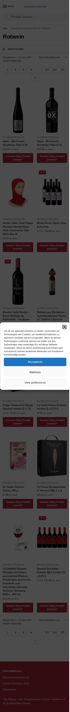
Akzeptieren (35, 361)
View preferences (35, 382)
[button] (64, 327)
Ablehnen (35, 372)
